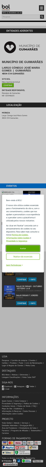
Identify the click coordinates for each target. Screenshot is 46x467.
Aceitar (23, 248)
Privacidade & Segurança (16, 240)
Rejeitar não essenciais (23, 256)
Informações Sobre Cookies (18, 237)
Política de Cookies (20, 234)
